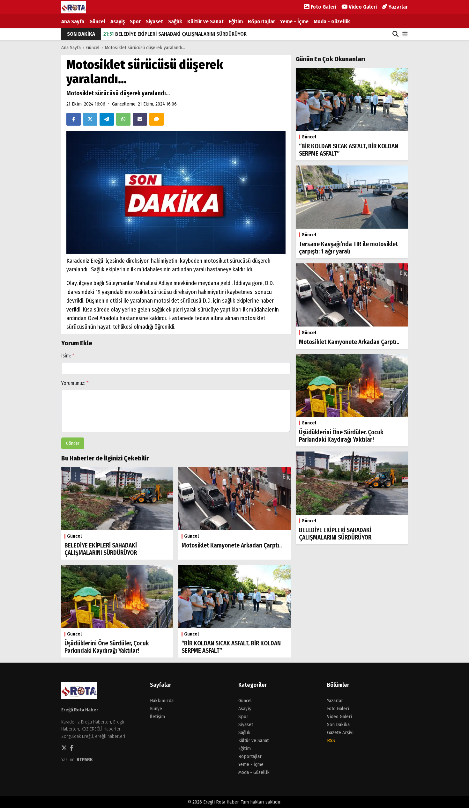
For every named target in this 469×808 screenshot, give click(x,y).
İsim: (67, 356)
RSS (331, 740)
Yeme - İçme (294, 21)
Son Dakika (338, 724)
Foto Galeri (322, 7)
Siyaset (154, 21)
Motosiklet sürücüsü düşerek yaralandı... (145, 47)
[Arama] (395, 34)
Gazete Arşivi (340, 732)
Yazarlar (397, 7)
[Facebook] (73, 119)
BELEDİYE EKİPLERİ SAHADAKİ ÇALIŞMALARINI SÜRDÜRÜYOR (175, 34)
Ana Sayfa (72, 21)
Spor (135, 21)
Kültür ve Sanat (205, 21)
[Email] (140, 119)
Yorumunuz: (75, 383)
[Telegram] (107, 119)
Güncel (97, 21)
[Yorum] (156, 119)
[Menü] (405, 34)
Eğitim (236, 21)
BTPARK (85, 759)
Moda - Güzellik (332, 21)
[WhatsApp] (123, 119)
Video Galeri (362, 7)
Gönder (72, 443)
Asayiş (117, 21)
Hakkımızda (162, 700)
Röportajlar (261, 21)
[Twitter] (90, 119)
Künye (156, 708)
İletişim (157, 716)
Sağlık (175, 21)
